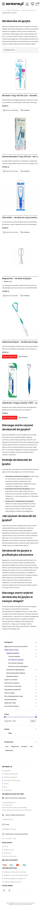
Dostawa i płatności (10, 777)
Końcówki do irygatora (11, 683)
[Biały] (6, 733)
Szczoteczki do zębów (11, 706)
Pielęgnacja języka (28, 93)
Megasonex (15, 746)
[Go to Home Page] (2, 10)
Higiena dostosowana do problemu (16, 646)
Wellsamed (9, 750)
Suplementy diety (10, 703)
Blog (5, 787)
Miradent (24, 746)
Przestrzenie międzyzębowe (15, 670)
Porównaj (26, 110)
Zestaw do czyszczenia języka (18, 666)
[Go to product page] (20, 73)
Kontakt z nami (9, 850)
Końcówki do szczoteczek (12, 686)
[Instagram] (9, 890)
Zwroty (6, 784)
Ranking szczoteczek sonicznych (15, 872)
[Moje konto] (27, 3)
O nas (6, 846)
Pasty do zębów (9, 693)
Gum (7, 746)
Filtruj (33, 721)
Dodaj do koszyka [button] (11, 110)
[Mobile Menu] (4, 3)
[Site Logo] (14, 4)
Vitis (31, 746)
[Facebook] (4, 890)
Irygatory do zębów (10, 680)
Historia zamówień (10, 856)
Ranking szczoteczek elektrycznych (16, 875)
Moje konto (7, 853)
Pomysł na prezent (10, 700)
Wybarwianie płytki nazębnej (15, 673)
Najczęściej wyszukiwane (12, 690)
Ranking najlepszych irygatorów (15, 878)
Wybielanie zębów (12, 676)
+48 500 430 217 (7, 820)
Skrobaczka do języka (16, 660)
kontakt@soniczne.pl (9, 829)
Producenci (8, 790)
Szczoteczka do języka (15, 663)
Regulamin (7, 771)
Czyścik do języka (7, 93)
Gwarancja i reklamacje (12, 780)
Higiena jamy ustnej (17, 93)
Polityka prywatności (11, 774)
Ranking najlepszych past (12, 882)
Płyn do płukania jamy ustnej (13, 696)
